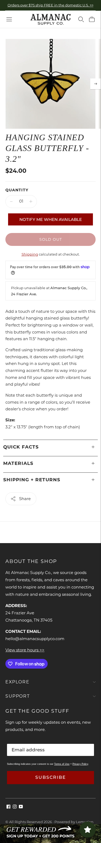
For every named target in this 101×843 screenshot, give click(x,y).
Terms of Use (61, 764)
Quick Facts (21, 447)
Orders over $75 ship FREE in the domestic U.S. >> (50, 5)
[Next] (95, 83)
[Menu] (9, 19)
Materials (18, 463)
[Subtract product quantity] (11, 201)
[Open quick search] (81, 19)
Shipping (30, 254)
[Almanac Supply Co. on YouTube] (21, 807)
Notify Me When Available (50, 219)
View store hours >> (24, 649)
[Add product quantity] (31, 201)
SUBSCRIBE (50, 777)
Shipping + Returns (31, 479)
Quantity (16, 190)
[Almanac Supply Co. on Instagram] (15, 807)
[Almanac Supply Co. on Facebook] (8, 807)
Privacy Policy (80, 764)
